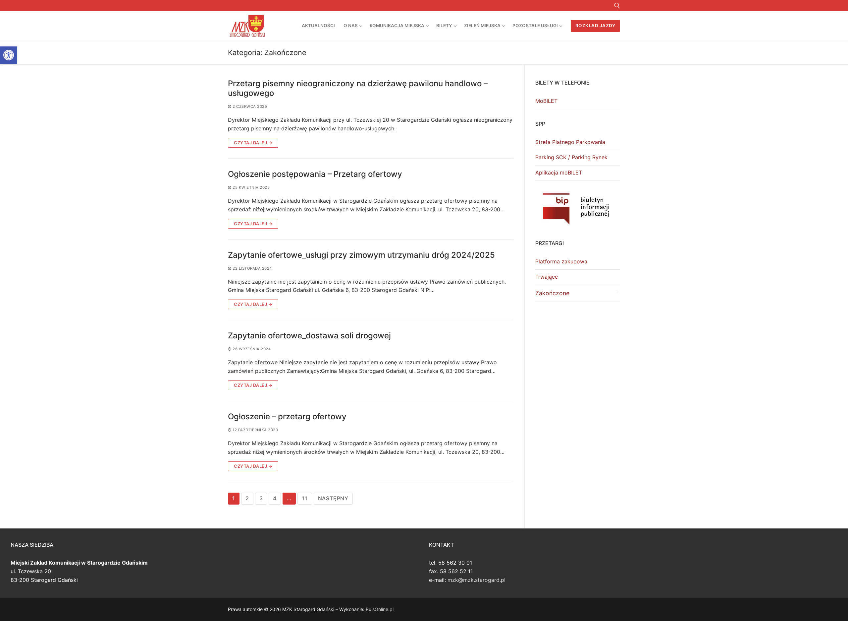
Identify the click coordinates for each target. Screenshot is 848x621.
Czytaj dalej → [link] (253, 142)
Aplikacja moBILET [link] (558, 172)
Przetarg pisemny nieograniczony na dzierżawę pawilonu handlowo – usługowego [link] (358, 88)
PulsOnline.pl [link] (380, 609)
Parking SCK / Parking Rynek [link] (571, 157)
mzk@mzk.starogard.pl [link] (476, 580)
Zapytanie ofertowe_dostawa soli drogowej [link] (309, 335)
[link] (8, 55)
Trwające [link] (546, 276)
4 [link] (275, 498)
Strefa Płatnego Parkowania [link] (570, 142)
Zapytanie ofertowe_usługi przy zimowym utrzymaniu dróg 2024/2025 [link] (361, 255)
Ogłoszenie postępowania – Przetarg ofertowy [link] (315, 174)
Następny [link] (333, 498)
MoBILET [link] (546, 101)
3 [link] (261, 498)
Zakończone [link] (552, 293)
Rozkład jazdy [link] (595, 25)
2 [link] (247, 498)
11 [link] (305, 498)
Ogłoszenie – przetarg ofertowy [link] (287, 416)
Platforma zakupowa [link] (561, 261)
